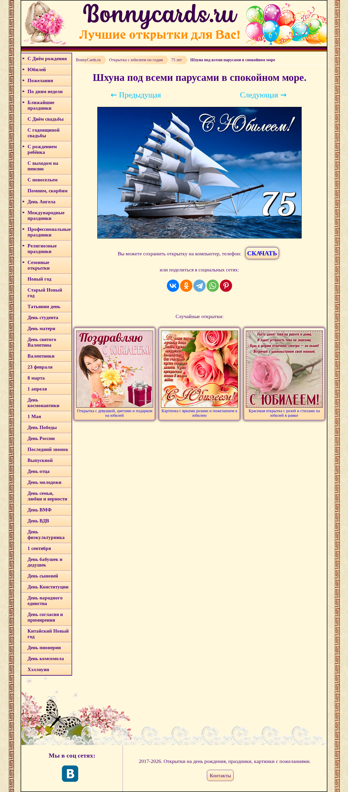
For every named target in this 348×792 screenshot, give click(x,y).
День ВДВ (38, 520)
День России (41, 438)
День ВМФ (39, 509)
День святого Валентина (42, 342)
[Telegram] (199, 286)
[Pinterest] (226, 286)
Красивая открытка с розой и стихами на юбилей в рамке (284, 413)
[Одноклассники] (186, 286)
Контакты (220, 775)
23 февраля (40, 367)
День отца (39, 471)
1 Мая (34, 416)
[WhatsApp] (213, 286)
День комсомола (46, 658)
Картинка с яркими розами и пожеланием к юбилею (199, 413)
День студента (43, 317)
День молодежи (44, 482)
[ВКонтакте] (173, 286)
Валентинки (41, 356)
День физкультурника (46, 534)
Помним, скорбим (48, 190)
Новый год (39, 279)
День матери (41, 328)
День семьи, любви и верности (47, 496)
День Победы (42, 427)
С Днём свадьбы (46, 119)
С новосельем (43, 179)
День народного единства (45, 600)
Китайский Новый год (48, 633)
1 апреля (37, 389)
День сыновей (43, 576)
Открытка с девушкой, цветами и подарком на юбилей (114, 413)
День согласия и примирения (45, 617)
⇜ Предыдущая (136, 95)
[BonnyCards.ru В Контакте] (70, 773)
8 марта (36, 378)
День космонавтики (43, 402)
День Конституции (48, 586)
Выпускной (40, 460)
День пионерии (44, 647)
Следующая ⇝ (263, 95)
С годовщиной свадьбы (44, 132)
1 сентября (39, 548)
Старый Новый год (45, 292)
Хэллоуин (38, 669)
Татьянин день (44, 306)
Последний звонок (48, 449)
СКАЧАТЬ (262, 253)
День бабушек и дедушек (45, 562)
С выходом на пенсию (43, 165)
